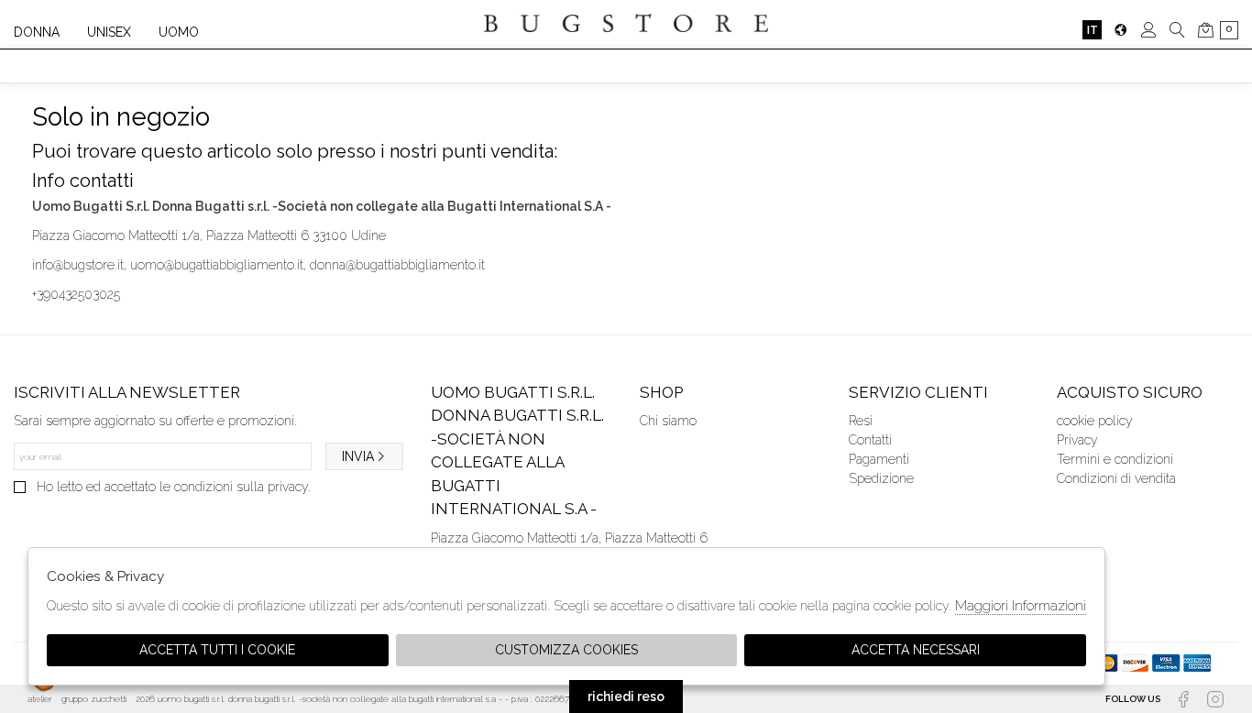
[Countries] (1120, 29)
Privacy (1077, 440)
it (1092, 30)
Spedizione (881, 478)
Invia (358, 456)
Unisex (109, 32)
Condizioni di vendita (1116, 478)
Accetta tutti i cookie (217, 649)
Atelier (39, 699)
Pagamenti (879, 459)
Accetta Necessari (915, 649)
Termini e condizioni (1115, 459)
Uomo (179, 32)
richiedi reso (626, 696)
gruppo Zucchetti (93, 699)
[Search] (1177, 29)
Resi (861, 420)
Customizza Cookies (566, 649)
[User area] (1149, 29)
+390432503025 (76, 294)
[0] (1205, 29)
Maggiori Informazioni (1020, 606)
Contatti (870, 440)
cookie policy (1095, 420)
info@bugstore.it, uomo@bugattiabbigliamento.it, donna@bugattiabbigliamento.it (258, 265)
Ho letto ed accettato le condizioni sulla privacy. (174, 486)
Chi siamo (668, 420)
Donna (37, 32)
